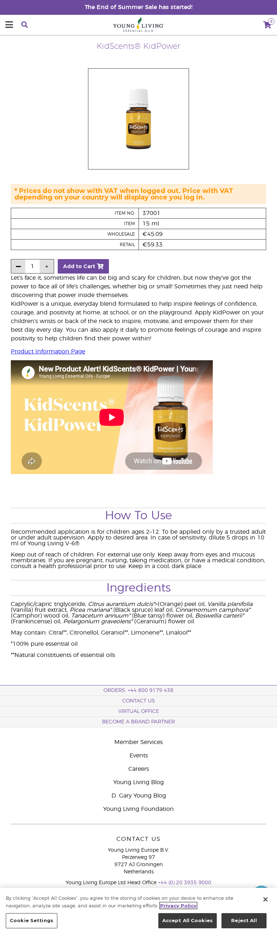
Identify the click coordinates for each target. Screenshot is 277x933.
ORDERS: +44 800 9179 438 (138, 690)
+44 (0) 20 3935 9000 (184, 882)
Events (138, 755)
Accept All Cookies (187, 920)
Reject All (243, 920)
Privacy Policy (178, 905)
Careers (138, 769)
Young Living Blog (138, 782)
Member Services (138, 742)
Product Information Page (48, 351)
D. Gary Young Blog (138, 796)
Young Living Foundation (138, 809)
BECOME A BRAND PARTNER (138, 722)
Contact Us (138, 701)
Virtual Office (138, 711)
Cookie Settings (31, 920)
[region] (138, 910)
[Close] (265, 899)
